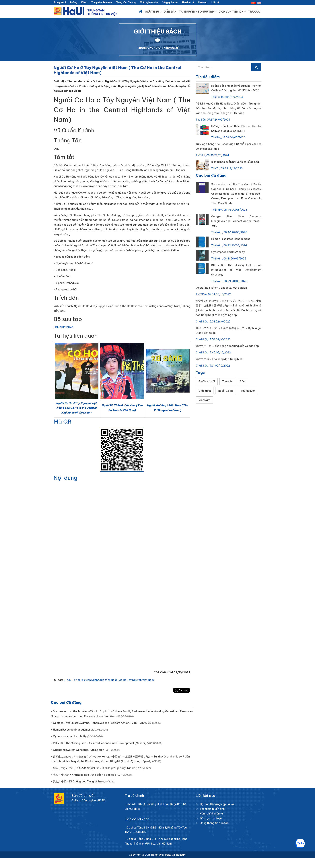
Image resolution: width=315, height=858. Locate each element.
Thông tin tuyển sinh (212, 808)
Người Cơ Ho (119, 680)
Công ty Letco (170, 2)
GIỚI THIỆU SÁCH (167, 47)
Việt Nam (148, 680)
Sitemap (202, 2)
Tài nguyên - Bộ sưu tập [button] (196, 11)
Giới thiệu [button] (152, 11)
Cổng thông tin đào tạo (214, 823)
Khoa (84, 2)
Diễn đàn (170, 11)
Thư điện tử (188, 2)
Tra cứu (254, 11)
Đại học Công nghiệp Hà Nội (217, 804)
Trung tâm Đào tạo (101, 2)
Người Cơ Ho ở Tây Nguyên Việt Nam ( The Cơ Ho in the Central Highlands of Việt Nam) (76, 408)
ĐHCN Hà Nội (71, 680)
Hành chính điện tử (211, 813)
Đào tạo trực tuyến (211, 818)
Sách (94, 680)
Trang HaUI (60, 2)
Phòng (73, 2)
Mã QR (62, 421)
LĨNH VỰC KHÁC (64, 327)
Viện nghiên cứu (149, 2)
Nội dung (65, 477)
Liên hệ (215, 2)
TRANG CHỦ (145, 47)
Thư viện (85, 680)
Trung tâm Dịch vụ (126, 2)
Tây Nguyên (134, 680)
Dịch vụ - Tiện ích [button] (231, 11)
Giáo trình (104, 680)
